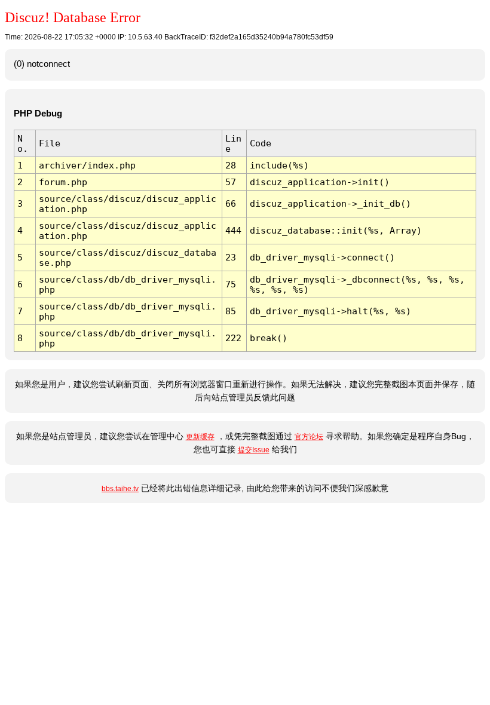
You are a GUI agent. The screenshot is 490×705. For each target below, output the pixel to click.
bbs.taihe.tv (120, 489)
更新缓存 (200, 437)
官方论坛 (309, 437)
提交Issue (254, 450)
